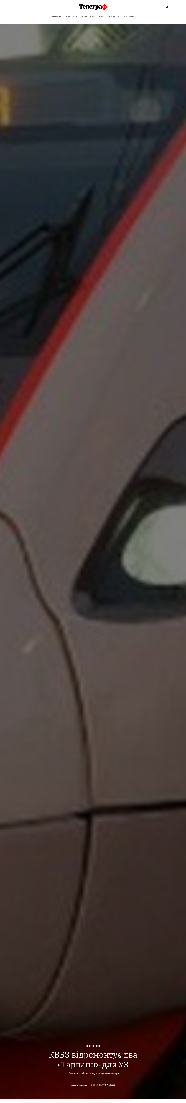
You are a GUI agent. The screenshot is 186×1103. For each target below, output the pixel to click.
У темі (67, 16)
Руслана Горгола (78, 1085)
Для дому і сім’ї (114, 16)
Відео (84, 16)
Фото (75, 16)
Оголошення (130, 16)
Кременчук (93, 1046)
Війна (93, 16)
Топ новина (55, 16)
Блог (101, 16)
